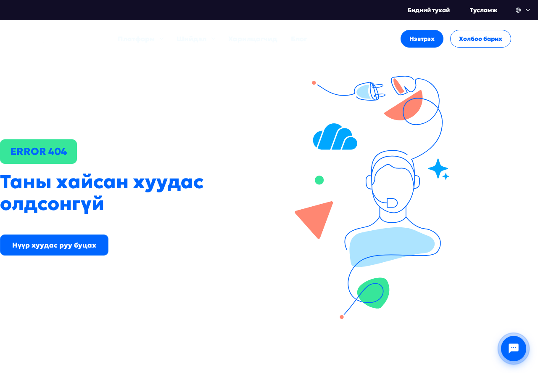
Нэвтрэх (422, 39)
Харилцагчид (252, 39)
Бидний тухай (429, 10)
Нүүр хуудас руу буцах (54, 245)
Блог (299, 39)
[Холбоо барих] (513, 348)
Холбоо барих (480, 39)
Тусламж (483, 10)
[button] (523, 10)
